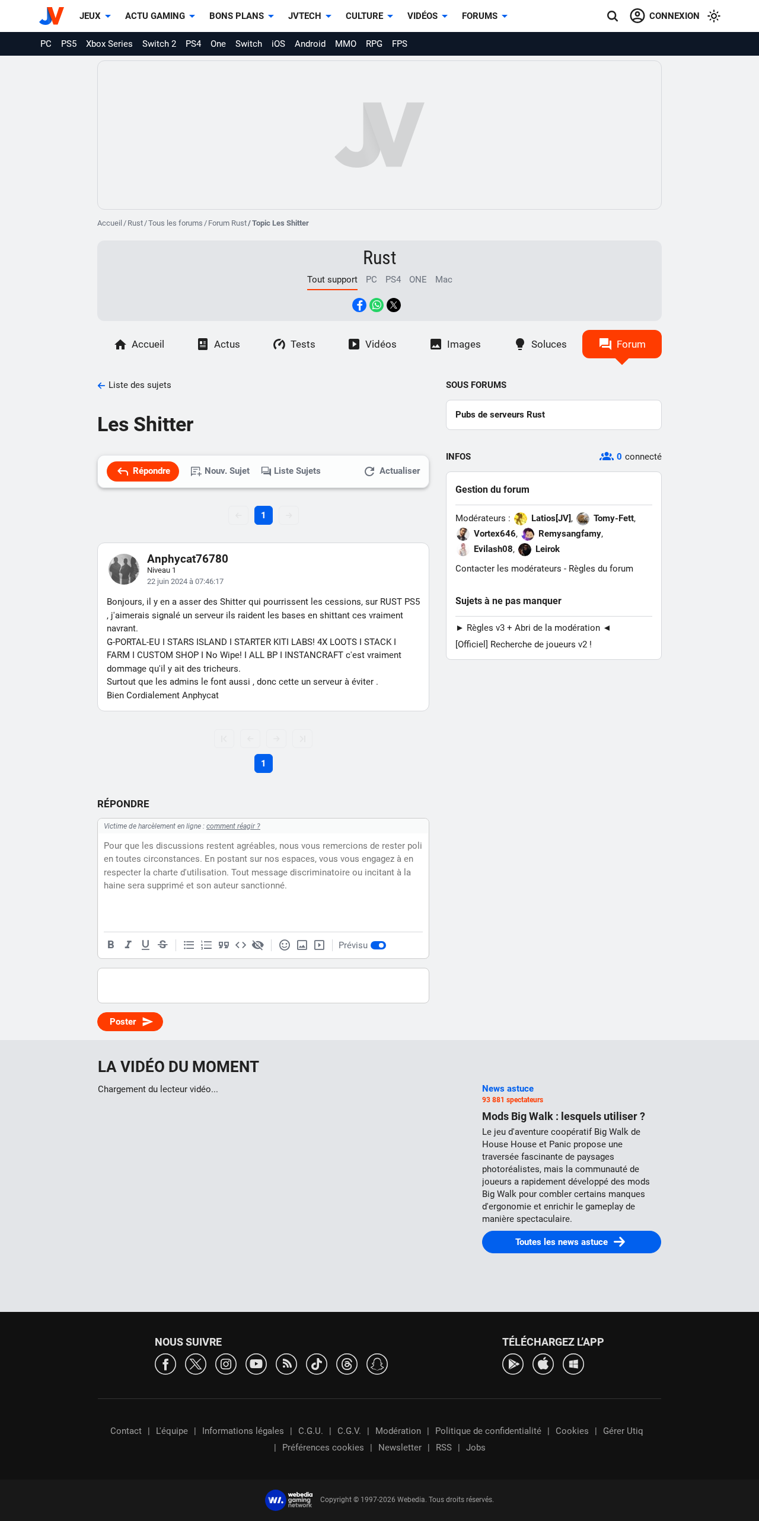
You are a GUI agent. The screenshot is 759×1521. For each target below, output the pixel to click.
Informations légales (243, 1431)
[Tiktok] (316, 1363)
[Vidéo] (319, 945)
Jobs (476, 1447)
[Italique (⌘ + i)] (128, 945)
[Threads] (347, 1363)
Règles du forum (601, 568)
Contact (126, 1431)
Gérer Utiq (623, 1431)
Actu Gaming (155, 16)
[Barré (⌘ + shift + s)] (162, 945)
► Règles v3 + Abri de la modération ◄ (533, 627)
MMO (345, 43)
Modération (398, 1431)
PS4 (193, 43)
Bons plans (236, 16)
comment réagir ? (233, 826)
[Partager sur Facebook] (359, 305)
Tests (303, 344)
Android (310, 43)
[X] (195, 1363)
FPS (399, 43)
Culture (364, 16)
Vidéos (422, 16)
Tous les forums (175, 223)
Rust (135, 223)
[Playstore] (513, 1363)
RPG (374, 43)
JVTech (304, 16)
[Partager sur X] (394, 305)
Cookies (572, 1431)
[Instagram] (226, 1363)
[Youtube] (256, 1363)
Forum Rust (227, 223)
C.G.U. (310, 1431)
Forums (480, 16)
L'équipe (172, 1431)
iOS (278, 43)
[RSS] (286, 1363)
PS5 (68, 43)
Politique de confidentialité (488, 1431)
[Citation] (223, 945)
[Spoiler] (258, 945)
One (218, 43)
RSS (444, 1447)
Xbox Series (109, 43)
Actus (227, 344)
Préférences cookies (323, 1447)
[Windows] (573, 1363)
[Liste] (189, 945)
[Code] (241, 945)
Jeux (90, 16)
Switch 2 (159, 43)
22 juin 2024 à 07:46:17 (185, 581)
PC (46, 43)
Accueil (109, 223)
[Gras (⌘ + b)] (111, 945)
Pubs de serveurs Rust (500, 414)
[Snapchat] (377, 1363)
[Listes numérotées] (206, 945)
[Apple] (543, 1363)
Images (464, 344)
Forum (631, 344)
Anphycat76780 (187, 559)
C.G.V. (349, 1431)
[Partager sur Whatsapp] (376, 305)
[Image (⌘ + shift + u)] (302, 945)
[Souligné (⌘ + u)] (145, 945)
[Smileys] (285, 945)
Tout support (332, 279)
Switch (248, 43)
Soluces (549, 344)
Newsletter (400, 1447)
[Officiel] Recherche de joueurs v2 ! (523, 644)
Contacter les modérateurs (508, 568)
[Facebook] (165, 1363)
